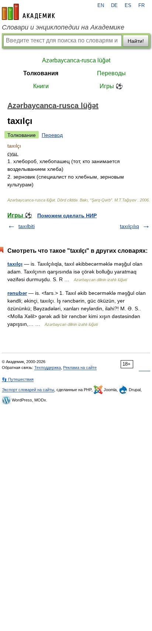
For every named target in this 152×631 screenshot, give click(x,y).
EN (100, 5)
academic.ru (28, 12)
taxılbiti (26, 226)
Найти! (136, 41)
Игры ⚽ (111, 86)
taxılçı (15, 264)
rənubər (17, 293)
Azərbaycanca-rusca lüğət (76, 60)
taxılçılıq (129, 226)
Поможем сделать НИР (67, 215)
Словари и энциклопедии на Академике (63, 27)
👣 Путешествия (18, 379)
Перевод (52, 135)
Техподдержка (47, 367)
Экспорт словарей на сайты (28, 389)
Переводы (111, 73)
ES (128, 5)
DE (114, 5)
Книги (41, 86)
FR (141, 5)
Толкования (40, 73)
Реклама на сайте (80, 367)
